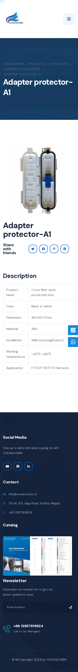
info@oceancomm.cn (23, 494)
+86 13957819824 (20, 512)
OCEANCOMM (56, 660)
